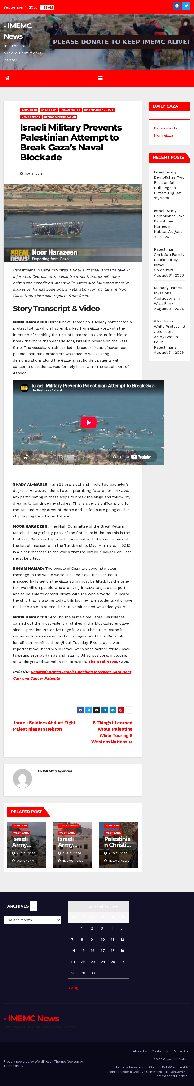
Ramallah (20, 825)
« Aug (73, 987)
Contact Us (160, 1051)
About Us (140, 1051)
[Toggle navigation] (100, 78)
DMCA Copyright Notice (171, 1059)
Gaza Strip (48, 110)
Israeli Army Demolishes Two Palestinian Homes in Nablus (169, 221)
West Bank (21, 832)
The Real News (102, 661)
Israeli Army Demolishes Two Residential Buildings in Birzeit (169, 182)
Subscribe (181, 1051)
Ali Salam (25, 860)
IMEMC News (73, 860)
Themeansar (13, 1066)
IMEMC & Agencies (57, 771)
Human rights (70, 110)
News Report (31, 117)
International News (98, 110)
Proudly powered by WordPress (28, 1061)
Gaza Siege (29, 110)
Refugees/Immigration (60, 117)
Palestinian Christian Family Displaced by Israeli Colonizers (169, 259)
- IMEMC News (31, 1018)
